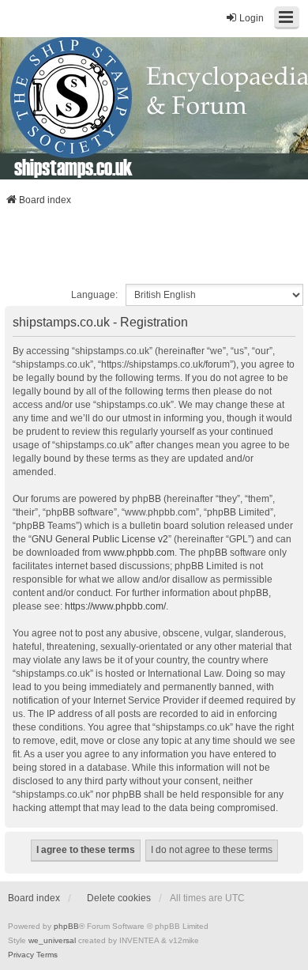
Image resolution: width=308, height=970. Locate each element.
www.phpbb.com (139, 552)
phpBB (66, 926)
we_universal (52, 940)
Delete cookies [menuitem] (119, 898)
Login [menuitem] (251, 18)
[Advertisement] (154, 250)
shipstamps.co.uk (73, 166)
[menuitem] (21, 955)
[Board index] (154, 108)
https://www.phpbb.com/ (115, 606)
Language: (94, 294)
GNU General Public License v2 (100, 539)
